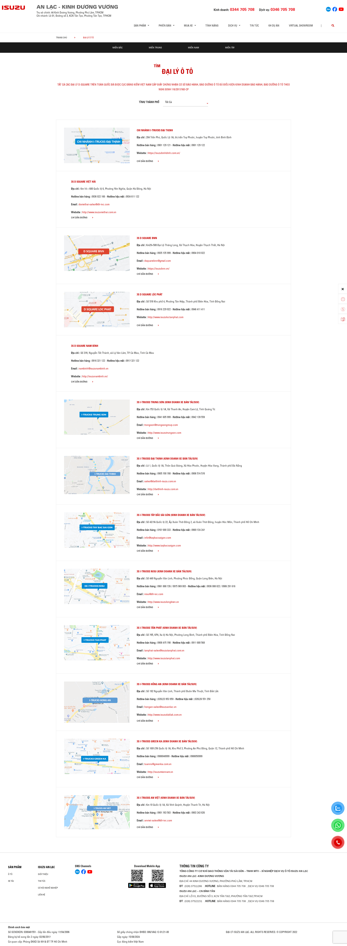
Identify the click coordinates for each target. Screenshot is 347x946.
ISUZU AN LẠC (46, 867)
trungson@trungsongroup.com (161, 424)
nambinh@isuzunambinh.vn (93, 368)
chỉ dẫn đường (145, 161)
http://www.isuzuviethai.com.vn (99, 212)
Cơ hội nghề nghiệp (48, 887)
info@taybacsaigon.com (157, 537)
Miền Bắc (117, 47)
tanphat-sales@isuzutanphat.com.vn (164, 650)
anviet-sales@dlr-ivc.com (158, 820)
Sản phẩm (14, 867)
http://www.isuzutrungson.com (164, 432)
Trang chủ (61, 37)
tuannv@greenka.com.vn (157, 764)
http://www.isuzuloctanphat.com (165, 317)
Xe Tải (11, 881)
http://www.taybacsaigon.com (164, 545)
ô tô (10, 874)
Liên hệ (41, 894)
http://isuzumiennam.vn (160, 771)
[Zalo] (328, 9)
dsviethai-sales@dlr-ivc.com (94, 204)
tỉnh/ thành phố (149, 102)
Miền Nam (193, 47)
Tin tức (254, 25)
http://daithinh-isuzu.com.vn (163, 489)
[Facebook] (334, 9)
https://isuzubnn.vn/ (158, 268)
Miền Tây (230, 47)
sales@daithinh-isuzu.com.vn (160, 481)
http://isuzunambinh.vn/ (95, 376)
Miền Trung (155, 47)
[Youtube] (341, 9)
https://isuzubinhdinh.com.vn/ (164, 153)
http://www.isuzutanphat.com (164, 658)
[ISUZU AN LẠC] (13, 8)
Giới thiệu (43, 874)
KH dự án (273, 25)
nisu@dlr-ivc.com (153, 594)
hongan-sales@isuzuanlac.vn (160, 706)
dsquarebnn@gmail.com (157, 260)
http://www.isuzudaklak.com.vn (165, 714)
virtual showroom (301, 25)
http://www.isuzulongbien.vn (163, 601)
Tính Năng (211, 25)
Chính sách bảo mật (19, 927)
